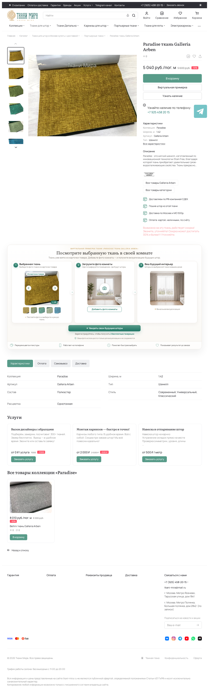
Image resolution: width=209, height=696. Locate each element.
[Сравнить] (188, 56)
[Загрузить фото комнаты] (104, 288)
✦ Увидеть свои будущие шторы (104, 328)
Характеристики (20, 363)
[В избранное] (194, 56)
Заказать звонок (175, 5)
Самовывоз (60, 363)
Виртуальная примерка (172, 87)
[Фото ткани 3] (34, 310)
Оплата (42, 363)
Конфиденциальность (176, 658)
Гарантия (13, 575)
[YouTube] (187, 639)
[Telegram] (180, 639)
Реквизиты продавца (99, 575)
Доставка (80, 363)
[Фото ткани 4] (41, 310)
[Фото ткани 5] (49, 310)
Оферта (197, 658)
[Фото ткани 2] (26, 310)
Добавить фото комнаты (104, 309)
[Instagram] (174, 639)
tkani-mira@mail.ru (175, 587)
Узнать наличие (172, 96)
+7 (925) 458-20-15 (152, 5)
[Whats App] (193, 639)
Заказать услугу (23, 459)
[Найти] (133, 15)
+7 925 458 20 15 (158, 112)
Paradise (161, 127)
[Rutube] (200, 639)
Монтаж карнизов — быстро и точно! (103, 429)
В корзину (172, 78)
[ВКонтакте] (167, 639)
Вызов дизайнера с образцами (32, 429)
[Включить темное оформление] (200, 5)
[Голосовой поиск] (127, 15)
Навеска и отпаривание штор (163, 429)
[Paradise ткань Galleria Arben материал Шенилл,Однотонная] (82, 95)
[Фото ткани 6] (57, 310)
